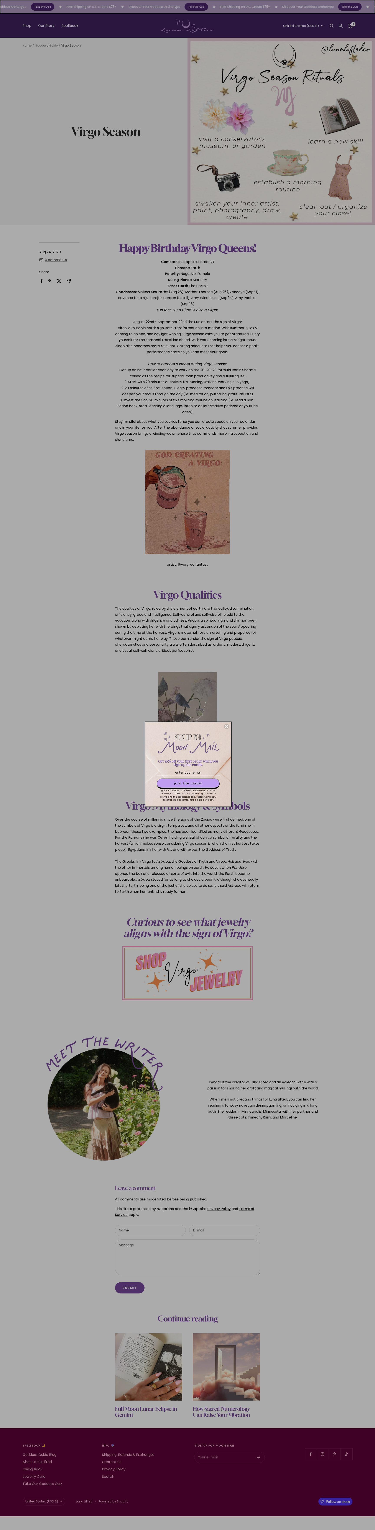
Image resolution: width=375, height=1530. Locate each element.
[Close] (226, 726)
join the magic (188, 783)
